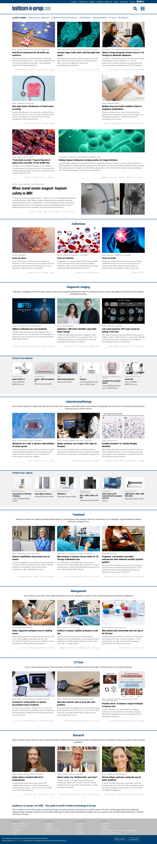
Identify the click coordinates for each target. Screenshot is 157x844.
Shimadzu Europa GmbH (44, 496)
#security (72, 211)
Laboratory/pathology (64, 17)
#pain (35, 794)
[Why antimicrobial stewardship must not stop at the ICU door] (123, 612)
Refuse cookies (120, 839)
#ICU (142, 648)
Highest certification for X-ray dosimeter (29, 329)
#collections (36, 272)
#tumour (51, 272)
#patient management (54, 211)
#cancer (110, 69)
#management (50, 177)
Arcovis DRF (129, 379)
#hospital (117, 69)
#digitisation (28, 177)
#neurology (140, 461)
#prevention (36, 123)
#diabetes (107, 123)
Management (100, 17)
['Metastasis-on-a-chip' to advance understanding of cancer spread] (33, 425)
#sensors (96, 720)
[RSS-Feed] (143, 2)
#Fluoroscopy (73, 648)
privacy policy (18, 841)
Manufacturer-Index (52, 830)
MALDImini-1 (61, 494)
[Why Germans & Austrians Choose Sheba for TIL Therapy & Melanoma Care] (78, 538)
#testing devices (139, 177)
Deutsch (74, 2)
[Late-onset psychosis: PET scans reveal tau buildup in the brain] (123, 311)
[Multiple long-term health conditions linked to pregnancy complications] (123, 88)
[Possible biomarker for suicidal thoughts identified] (123, 425)
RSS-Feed (80, 833)
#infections (121, 177)
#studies (51, 69)
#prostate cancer (126, 720)
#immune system (86, 69)
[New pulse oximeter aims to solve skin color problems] (78, 684)
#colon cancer (27, 123)
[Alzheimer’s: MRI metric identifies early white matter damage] (78, 311)
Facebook (80, 823)
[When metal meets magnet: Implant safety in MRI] (113, 199)
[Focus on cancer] (33, 240)
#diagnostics (105, 177)
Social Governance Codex (111, 833)
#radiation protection (40, 346)
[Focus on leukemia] (78, 240)
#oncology (45, 272)
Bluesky (79, 828)
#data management (30, 720)
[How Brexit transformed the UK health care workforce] (33, 34)
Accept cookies (133, 839)
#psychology (140, 346)
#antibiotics (136, 648)
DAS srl (105, 500)
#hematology (87, 272)
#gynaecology (116, 123)
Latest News (19, 17)
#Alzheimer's (68, 346)
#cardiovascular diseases (25, 576)
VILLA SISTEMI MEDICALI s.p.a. (18, 383)
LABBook (92, 2)
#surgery (141, 720)
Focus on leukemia (65, 258)
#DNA (74, 461)
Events (116, 2)
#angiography (63, 648)
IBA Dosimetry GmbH (43, 384)
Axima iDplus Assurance (43, 494)
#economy (23, 648)
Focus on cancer (19, 258)
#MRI (45, 211)
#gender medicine (39, 576)
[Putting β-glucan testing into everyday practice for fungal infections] (102, 142)
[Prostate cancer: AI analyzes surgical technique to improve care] (123, 684)
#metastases (125, 69)
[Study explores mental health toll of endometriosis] (33, 759)
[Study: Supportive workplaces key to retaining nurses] (33, 612)
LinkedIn (79, 830)
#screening (44, 123)
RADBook (100, 2)
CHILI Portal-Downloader (65, 379)
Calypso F (83, 379)
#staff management (42, 69)
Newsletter (124, 2)
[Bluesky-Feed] (140, 2)
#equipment (113, 177)
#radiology (65, 211)
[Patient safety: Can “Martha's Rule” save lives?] (78, 759)
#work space (50, 648)
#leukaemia (95, 272)
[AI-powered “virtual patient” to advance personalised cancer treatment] (33, 684)
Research (123, 17)
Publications (83, 2)
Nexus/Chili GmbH (64, 382)
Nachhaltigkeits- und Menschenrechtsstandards (119, 830)
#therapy (141, 69)
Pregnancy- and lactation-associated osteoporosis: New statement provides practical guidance (122, 559)
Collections (78, 224)
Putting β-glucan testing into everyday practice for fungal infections (88, 160)
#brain (78, 69)
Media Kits (108, 2)
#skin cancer (133, 69)
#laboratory (129, 177)
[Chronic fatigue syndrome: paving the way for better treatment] (123, 759)
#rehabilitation (50, 576)
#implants (39, 211)
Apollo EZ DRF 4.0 (18, 379)
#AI (16, 720)
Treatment (85, 17)
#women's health (139, 576)
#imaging (32, 211)
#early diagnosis (83, 346)
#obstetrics (134, 123)
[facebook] (138, 2)
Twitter (78, 826)
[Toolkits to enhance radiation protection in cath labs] (78, 612)
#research (96, 69)
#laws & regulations (27, 346)
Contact (132, 2)
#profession (31, 69)
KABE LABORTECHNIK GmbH (21, 499)
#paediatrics (88, 461)
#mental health (125, 123)
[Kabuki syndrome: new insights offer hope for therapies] (78, 425)
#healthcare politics (21, 69)
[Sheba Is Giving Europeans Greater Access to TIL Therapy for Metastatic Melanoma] (123, 34)
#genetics (80, 461)
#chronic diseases (110, 794)
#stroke (141, 272)
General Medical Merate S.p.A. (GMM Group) (89, 383)
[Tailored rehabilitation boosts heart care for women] (33, 538)
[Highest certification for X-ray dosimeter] (33, 311)
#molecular (140, 794)
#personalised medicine (47, 720)
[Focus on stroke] (123, 240)
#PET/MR (132, 346)
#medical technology (70, 720)
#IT (38, 720)
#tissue (52, 461)
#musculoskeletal (119, 576)
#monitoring (81, 720)
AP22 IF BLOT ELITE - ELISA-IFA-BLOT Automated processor (112, 496)
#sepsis (90, 794)
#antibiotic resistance (125, 648)
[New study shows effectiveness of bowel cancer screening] (33, 88)
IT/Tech (112, 17)
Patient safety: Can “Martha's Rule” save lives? (77, 777)
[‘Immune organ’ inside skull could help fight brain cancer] (78, 34)
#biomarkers (109, 461)
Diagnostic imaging (39, 17)
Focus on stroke (109, 258)
